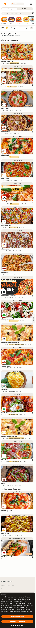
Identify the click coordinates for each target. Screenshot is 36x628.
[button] (3, 4)
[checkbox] (4, 20)
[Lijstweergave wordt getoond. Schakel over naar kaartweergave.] (33, 13)
